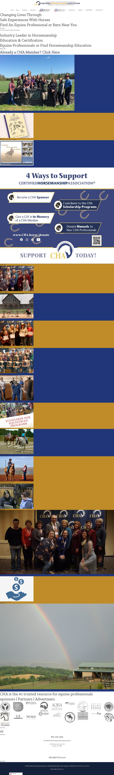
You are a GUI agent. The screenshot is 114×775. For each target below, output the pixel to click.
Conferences (71, 10)
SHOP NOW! (89, 10)
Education (33, 10)
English (13, 773)
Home (12, 10)
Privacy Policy (85, 766)
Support (80, 10)
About (17, 10)
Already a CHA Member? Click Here (30, 52)
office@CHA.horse (57, 757)
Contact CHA (99, 10)
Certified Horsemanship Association (57, 740)
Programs (24, 10)
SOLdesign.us (60, 769)
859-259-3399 (57, 736)
